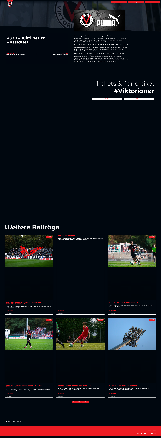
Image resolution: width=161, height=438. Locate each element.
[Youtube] (141, 433)
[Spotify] (151, 433)
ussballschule (62, 2)
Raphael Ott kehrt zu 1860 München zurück (74, 385)
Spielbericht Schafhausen (67, 235)
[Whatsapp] (148, 433)
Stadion (40, 2)
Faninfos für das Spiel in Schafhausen (123, 385)
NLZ (32, 2)
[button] (80, 402)
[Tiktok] (137, 433)
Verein (35, 2)
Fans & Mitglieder (48, 2)
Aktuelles (23, 2)
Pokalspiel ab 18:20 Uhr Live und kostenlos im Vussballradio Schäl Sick (23, 303)
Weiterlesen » (9, 310)
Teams (28, 2)
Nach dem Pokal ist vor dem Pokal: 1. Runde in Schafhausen (24, 386)
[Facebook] (144, 433)
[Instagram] (134, 433)
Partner (55, 2)
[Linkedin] (155, 433)
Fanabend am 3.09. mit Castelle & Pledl (124, 302)
